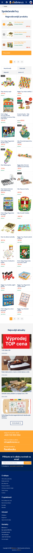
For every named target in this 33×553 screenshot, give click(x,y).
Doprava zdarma (6, 485)
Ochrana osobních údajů (7, 488)
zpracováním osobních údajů (16, 466)
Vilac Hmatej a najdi (18, 22)
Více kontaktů (5, 539)
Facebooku (10, 449)
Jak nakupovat (5, 483)
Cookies (3, 492)
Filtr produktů (6, 53)
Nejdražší (6, 72)
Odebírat (27, 462)
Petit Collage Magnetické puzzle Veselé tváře (20, 42)
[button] (2, 2)
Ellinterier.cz (14, 548)
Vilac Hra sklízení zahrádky (20, 32)
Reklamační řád (5, 481)
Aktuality (4, 507)
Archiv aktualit (15, 423)
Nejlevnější (22, 68)
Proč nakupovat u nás (7, 500)
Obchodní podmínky (7, 478)
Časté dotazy (5, 490)
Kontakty (4, 505)
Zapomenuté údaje (6, 520)
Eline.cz (19, 550)
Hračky (5, 6)
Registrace (4, 517)
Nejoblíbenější (7, 68)
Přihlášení (4, 515)
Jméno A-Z (21, 72)
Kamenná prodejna (6, 502)
